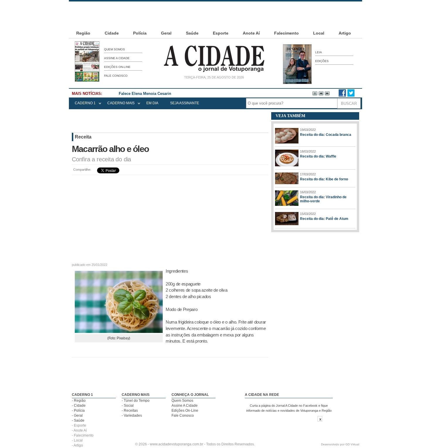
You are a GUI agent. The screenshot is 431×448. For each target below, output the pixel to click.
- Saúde (78, 420)
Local (318, 33)
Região (83, 33)
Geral (166, 33)
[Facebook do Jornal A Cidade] (342, 95)
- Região (79, 401)
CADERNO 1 (85, 103)
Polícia (140, 33)
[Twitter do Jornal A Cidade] (350, 95)
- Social (128, 405)
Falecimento (286, 33)
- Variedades (132, 415)
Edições (322, 61)
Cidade (112, 33)
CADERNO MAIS (121, 103)
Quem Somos (114, 49)
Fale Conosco (116, 75)
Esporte (220, 33)
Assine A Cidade (117, 58)
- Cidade (79, 405)
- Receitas (130, 410)
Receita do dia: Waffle (318, 156)
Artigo (345, 33)
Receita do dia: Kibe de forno (324, 179)
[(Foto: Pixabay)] (119, 331)
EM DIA (152, 103)
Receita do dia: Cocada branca (325, 135)
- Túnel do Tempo (136, 401)
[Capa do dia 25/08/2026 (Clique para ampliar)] (87, 80)
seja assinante (184, 103)
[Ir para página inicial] (214, 72)
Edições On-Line (117, 67)
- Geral (77, 415)
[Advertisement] (215, 14)
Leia (318, 52)
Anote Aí (251, 33)
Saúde (192, 33)
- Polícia (78, 410)
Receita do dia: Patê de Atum (324, 219)
